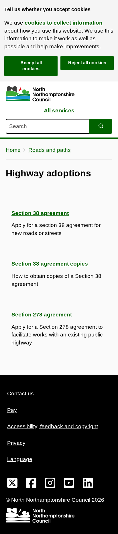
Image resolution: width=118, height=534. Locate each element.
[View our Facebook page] (31, 484)
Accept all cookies (31, 65)
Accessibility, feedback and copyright (52, 426)
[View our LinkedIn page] (88, 484)
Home (13, 150)
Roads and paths (49, 150)
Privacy (16, 443)
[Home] (40, 93)
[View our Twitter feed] (12, 484)
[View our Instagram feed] (50, 484)
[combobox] (47, 126)
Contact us (20, 393)
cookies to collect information (64, 23)
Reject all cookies (87, 62)
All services (59, 110)
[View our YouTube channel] (69, 484)
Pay (12, 410)
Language (19, 459)
